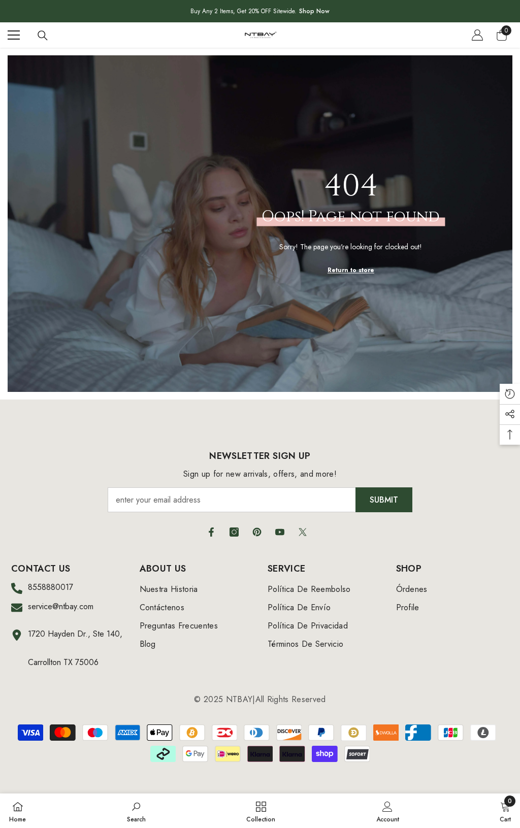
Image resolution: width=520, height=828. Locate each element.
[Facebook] (211, 532)
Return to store (351, 269)
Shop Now (314, 11)
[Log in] (477, 35)
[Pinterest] (257, 532)
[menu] (14, 35)
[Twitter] (302, 532)
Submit (384, 500)
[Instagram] (234, 532)
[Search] (43, 35)
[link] (136, 811)
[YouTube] (279, 532)
